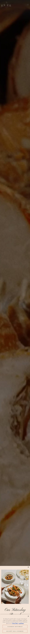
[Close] (28, 616)
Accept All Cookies (15, 631)
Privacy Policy (15, 623)
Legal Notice (21, 623)
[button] (28, 567)
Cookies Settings (15, 626)
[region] (15, 624)
